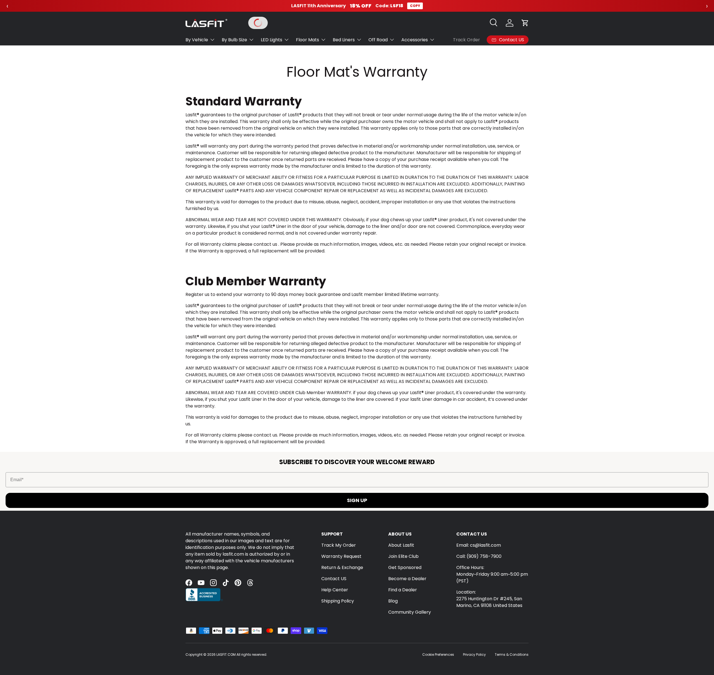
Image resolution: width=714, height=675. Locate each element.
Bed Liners (344, 40)
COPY (415, 5)
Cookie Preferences (438, 654)
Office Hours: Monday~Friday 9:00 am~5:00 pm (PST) (492, 574)
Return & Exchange (342, 567)
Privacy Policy (474, 654)
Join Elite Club (403, 556)
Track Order (466, 40)
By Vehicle (196, 40)
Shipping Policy (337, 601)
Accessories (414, 40)
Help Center (334, 590)
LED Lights (271, 40)
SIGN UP (357, 500)
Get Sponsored (404, 567)
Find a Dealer (402, 590)
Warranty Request (341, 556)
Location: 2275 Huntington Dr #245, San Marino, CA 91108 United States (489, 599)
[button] (525, 23)
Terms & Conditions (512, 654)
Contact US (333, 578)
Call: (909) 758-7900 (478, 556)
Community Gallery (409, 612)
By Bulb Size (234, 40)
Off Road (378, 40)
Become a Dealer (407, 578)
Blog (393, 601)
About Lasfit (401, 545)
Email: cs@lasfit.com (478, 545)
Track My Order (338, 545)
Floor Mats (307, 40)
